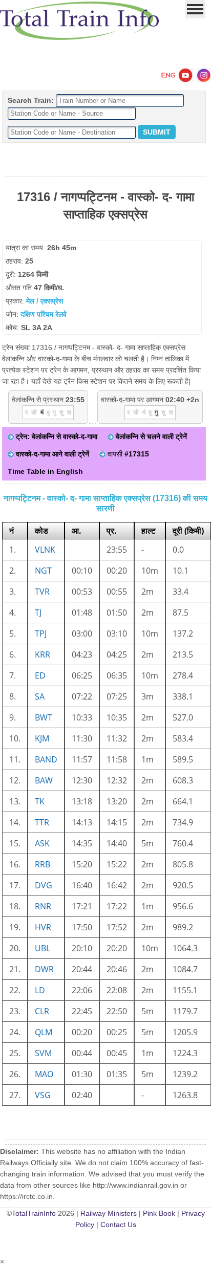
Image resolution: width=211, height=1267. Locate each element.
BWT (43, 717)
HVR (43, 927)
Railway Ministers (108, 1213)
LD (40, 990)
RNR (43, 906)
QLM (43, 1032)
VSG (43, 1095)
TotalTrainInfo (34, 1213)
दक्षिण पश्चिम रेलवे (43, 314)
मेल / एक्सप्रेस (44, 301)
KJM (42, 738)
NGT (43, 570)
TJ (38, 612)
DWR (44, 969)
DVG (43, 885)
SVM (43, 1053)
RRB (42, 864)
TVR (42, 591)
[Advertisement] (105, 160)
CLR (42, 1011)
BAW (44, 780)
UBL (42, 948)
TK (40, 801)
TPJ (41, 633)
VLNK (45, 549)
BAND (46, 759)
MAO (44, 1074)
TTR (42, 822)
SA (40, 696)
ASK (42, 843)
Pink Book (159, 1213)
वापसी (127, 454)
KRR (42, 654)
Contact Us (118, 1224)
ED (40, 675)
